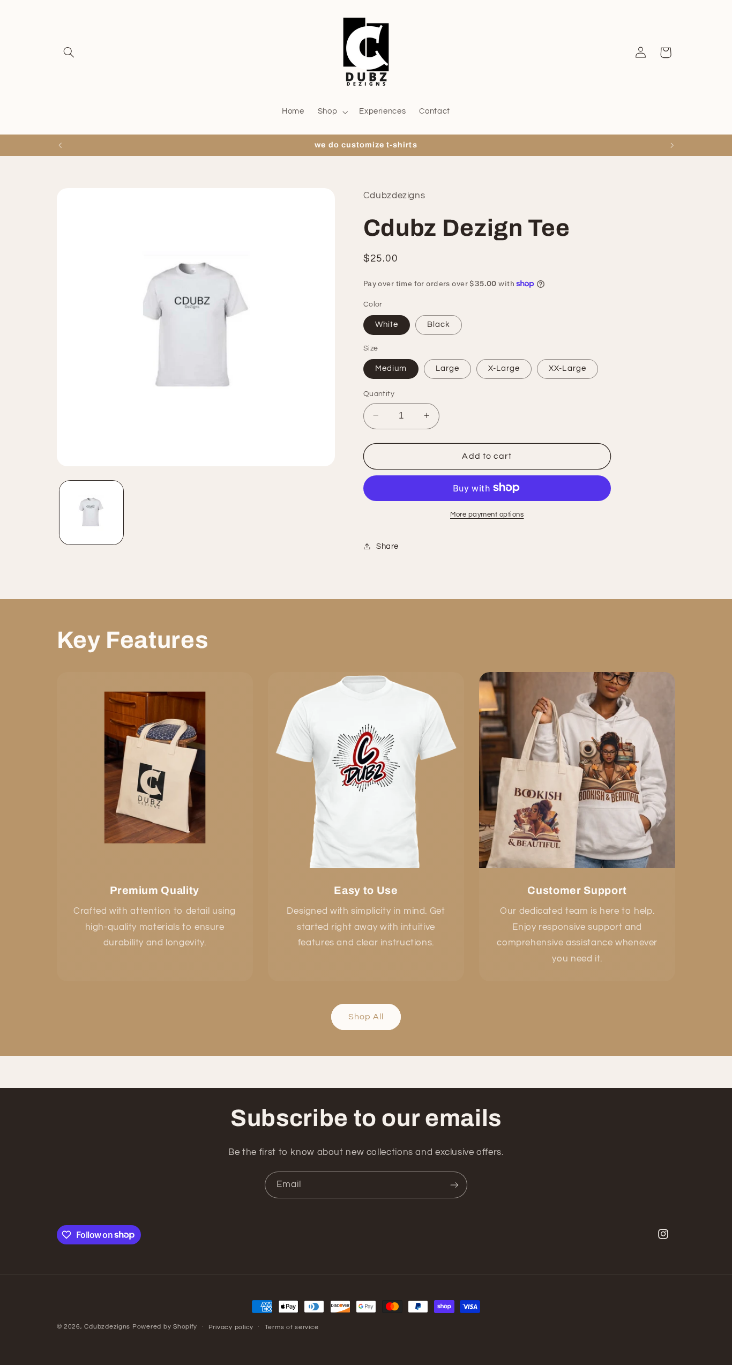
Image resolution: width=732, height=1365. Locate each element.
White (386, 324)
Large (447, 368)
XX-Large (567, 368)
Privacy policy (230, 1327)
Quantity (378, 393)
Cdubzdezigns (107, 1327)
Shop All (366, 1016)
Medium (391, 368)
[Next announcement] (672, 145)
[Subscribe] (454, 1185)
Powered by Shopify (164, 1327)
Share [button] (387, 546)
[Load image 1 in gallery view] (91, 512)
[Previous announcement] (60, 145)
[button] (69, 52)
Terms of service (292, 1327)
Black (438, 324)
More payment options (487, 514)
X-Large (504, 368)
